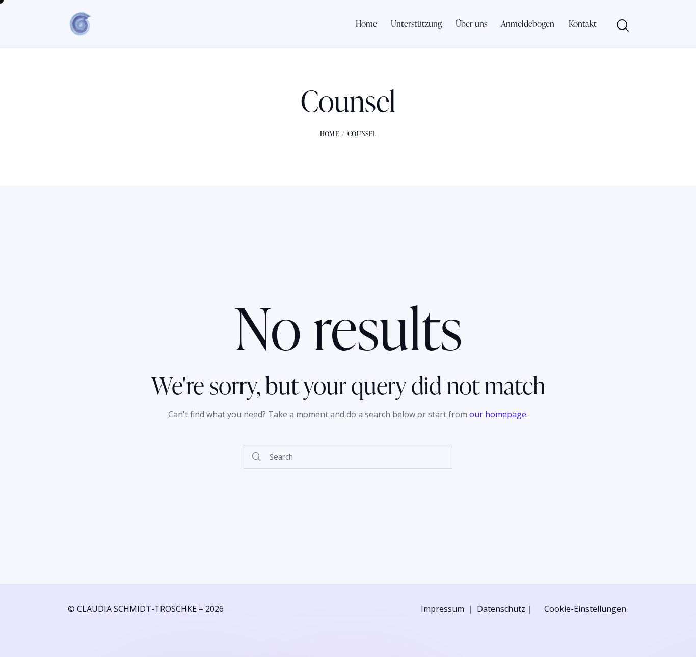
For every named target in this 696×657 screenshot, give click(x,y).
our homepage (497, 414)
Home (329, 133)
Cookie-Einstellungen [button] (585, 608)
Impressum (442, 608)
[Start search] (621, 25)
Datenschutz (501, 608)
